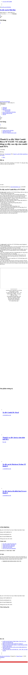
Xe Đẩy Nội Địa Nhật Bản (8, 130)
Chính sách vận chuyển (7, 547)
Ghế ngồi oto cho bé (7, 131)
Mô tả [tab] (4, 157)
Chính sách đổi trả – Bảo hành (9, 544)
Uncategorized (8, 154)
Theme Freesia (19, 656)
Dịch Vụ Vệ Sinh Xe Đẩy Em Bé (9, 132)
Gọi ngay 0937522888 (7, 1)
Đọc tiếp (9, 415)
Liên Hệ (4, 114)
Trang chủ (5, 107)
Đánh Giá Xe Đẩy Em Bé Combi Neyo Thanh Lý (13, 643)
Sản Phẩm (5, 108)
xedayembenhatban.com (15, 186)
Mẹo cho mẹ (7, 110)
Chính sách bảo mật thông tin (8, 546)
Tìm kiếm (14, 13)
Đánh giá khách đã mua (7, 113)
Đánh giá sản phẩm (6, 109)
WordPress (2, 657)
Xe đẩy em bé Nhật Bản (8, 10)
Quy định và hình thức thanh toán (9, 543)
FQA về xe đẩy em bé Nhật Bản (9, 112)
